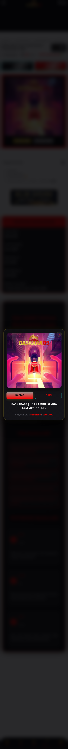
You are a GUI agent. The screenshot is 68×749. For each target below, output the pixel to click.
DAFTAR (19, 395)
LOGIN (48, 395)
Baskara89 (35, 414)
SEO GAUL (48, 414)
